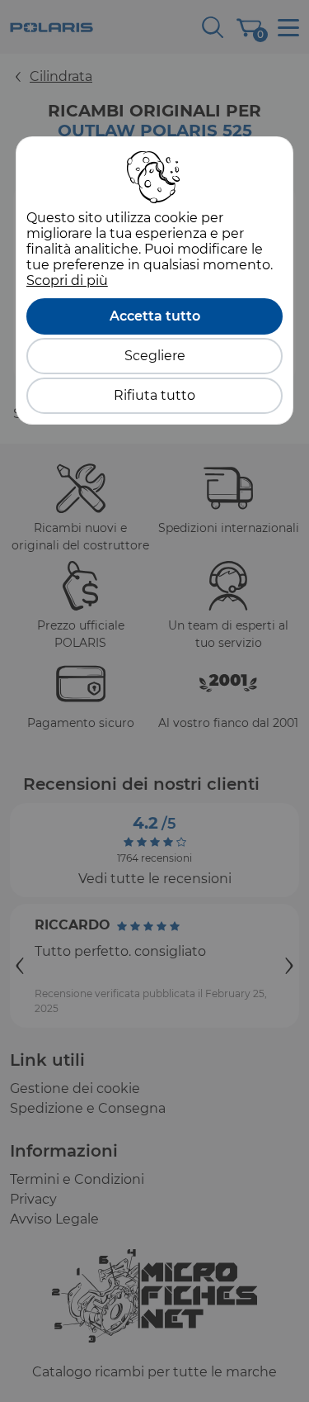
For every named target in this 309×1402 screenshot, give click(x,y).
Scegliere (154, 356)
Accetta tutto (155, 316)
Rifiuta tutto (154, 395)
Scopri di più (67, 280)
